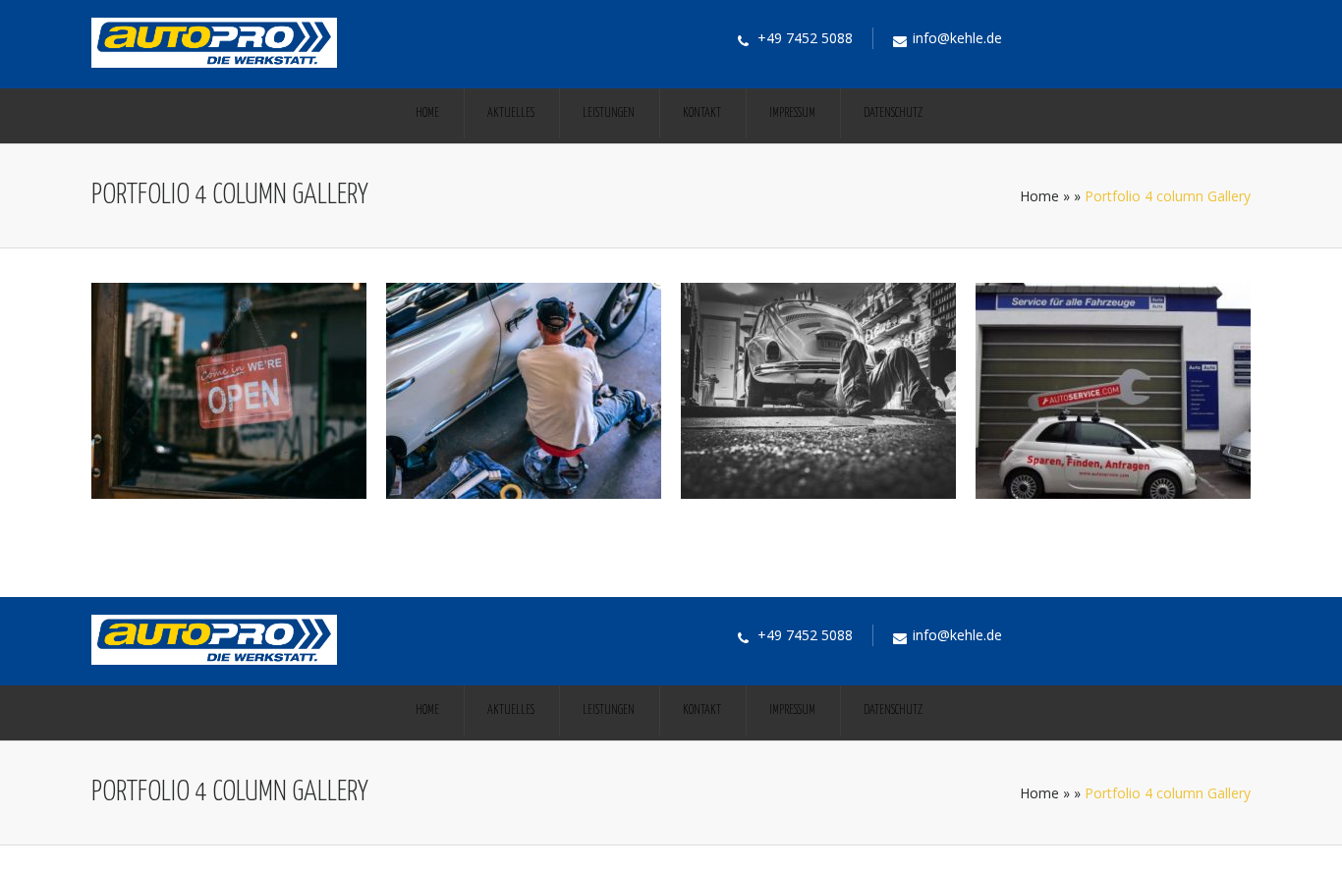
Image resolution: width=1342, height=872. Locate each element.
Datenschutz (893, 113)
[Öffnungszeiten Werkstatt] (228, 494)
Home (427, 113)
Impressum (792, 113)
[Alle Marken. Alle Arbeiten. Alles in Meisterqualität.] (818, 494)
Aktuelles (510, 113)
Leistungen (609, 113)
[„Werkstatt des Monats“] (523, 494)
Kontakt (702, 113)
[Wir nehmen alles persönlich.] (1113, 494)
